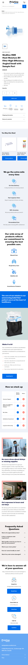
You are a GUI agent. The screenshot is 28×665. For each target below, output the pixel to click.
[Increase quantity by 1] (15, 93)
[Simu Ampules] (9, 144)
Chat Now (14, 609)
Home (3, 11)
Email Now (14, 591)
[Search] (24, 6)
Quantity (4, 88)
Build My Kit (9, 376)
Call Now (14, 627)
